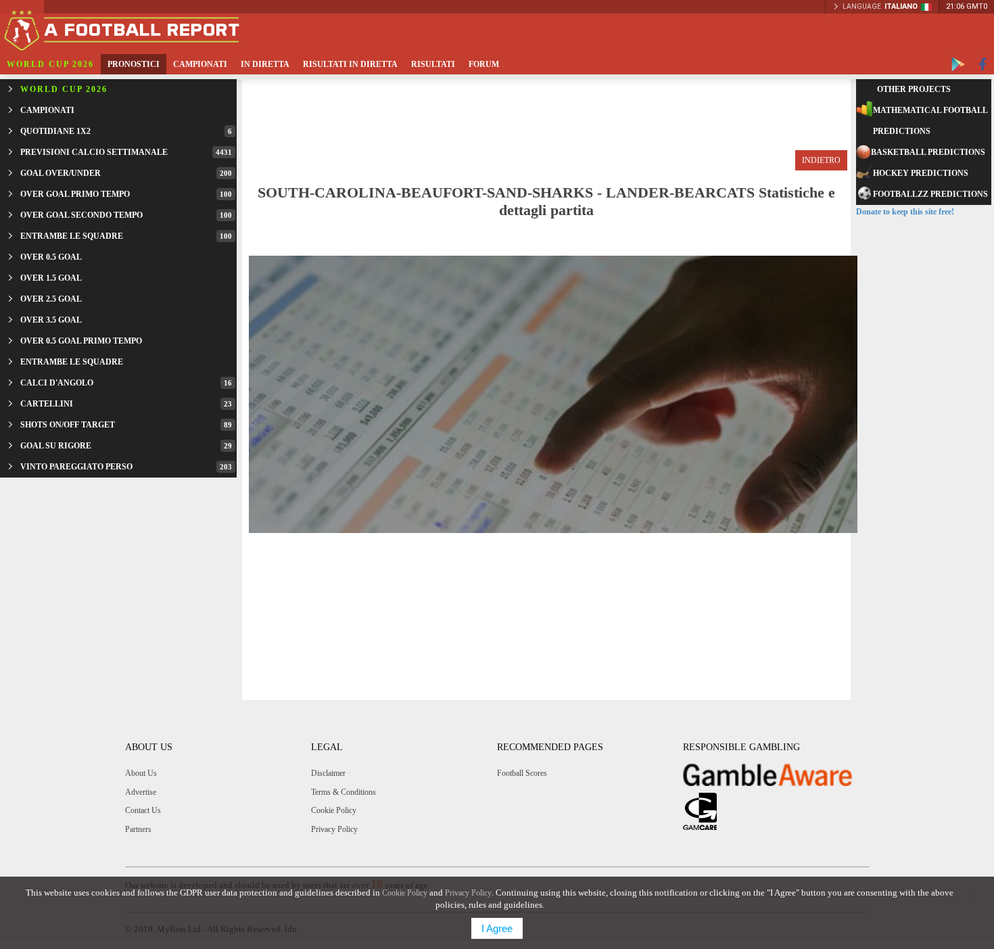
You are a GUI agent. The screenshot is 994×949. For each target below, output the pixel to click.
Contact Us (143, 810)
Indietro (821, 160)
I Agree (497, 928)
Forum (484, 64)
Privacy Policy (334, 829)
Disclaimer (328, 773)
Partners (138, 829)
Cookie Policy (333, 810)
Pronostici (134, 64)
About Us (141, 773)
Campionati (200, 64)
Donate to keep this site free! (905, 211)
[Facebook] (983, 64)
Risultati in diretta (350, 64)
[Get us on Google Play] (958, 64)
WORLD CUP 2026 (50, 64)
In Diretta (265, 64)
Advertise (140, 792)
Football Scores (522, 773)
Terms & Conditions (343, 792)
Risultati (433, 64)
